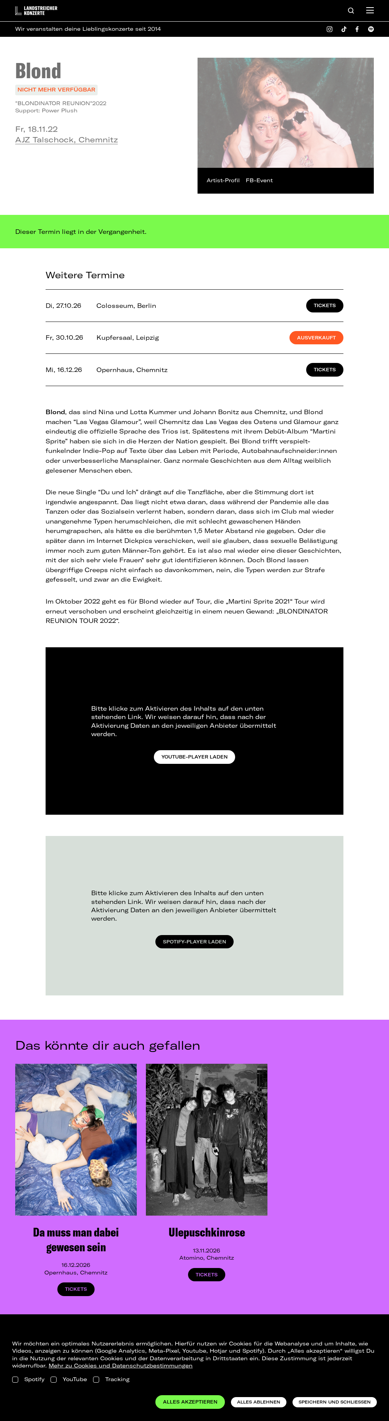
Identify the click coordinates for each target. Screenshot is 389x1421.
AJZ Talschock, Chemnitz (66, 139)
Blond (38, 70)
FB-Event (259, 180)
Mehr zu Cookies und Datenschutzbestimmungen (121, 1365)
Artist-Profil (223, 180)
